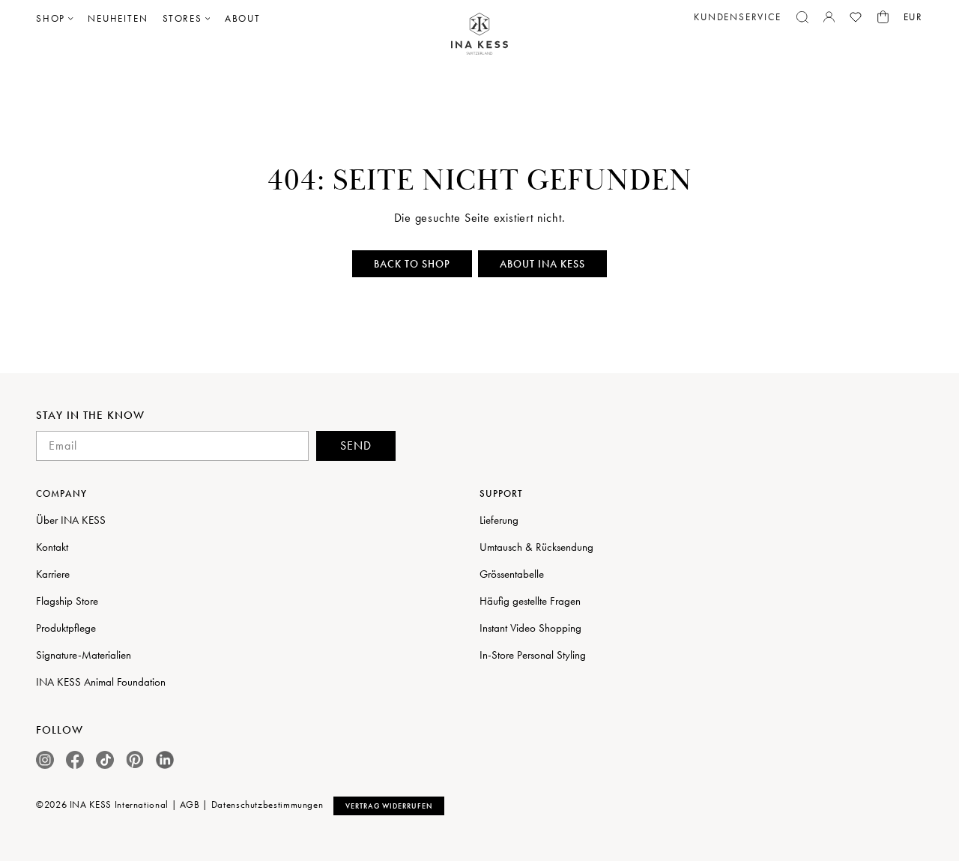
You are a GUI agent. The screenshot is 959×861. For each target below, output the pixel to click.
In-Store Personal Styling (533, 654)
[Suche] (802, 17)
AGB (190, 804)
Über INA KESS (71, 520)
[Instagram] (45, 760)
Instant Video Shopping (530, 627)
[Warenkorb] (883, 17)
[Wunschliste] (855, 17)
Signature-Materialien (83, 654)
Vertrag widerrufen (388, 806)
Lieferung (499, 520)
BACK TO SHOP (412, 264)
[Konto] (829, 16)
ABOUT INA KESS (542, 264)
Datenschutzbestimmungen (267, 804)
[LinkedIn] (165, 760)
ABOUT (243, 18)
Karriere (53, 574)
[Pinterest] (135, 759)
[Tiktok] (105, 760)
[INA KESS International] (479, 34)
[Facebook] (75, 760)
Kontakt (52, 547)
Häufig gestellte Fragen (530, 600)
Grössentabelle (512, 574)
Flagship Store (67, 600)
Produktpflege (66, 627)
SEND (356, 445)
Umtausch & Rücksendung (536, 547)
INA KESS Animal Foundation (101, 681)
